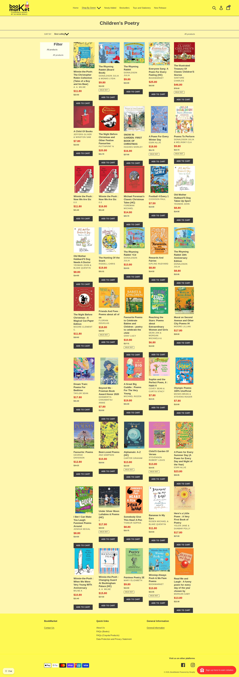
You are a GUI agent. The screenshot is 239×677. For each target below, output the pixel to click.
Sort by (47, 34)
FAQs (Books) (102, 631)
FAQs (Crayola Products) (107, 635)
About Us (100, 628)
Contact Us (49, 628)
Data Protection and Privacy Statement (114, 639)
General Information (156, 628)
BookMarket (174, 672)
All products (52, 49)
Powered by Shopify (187, 672)
